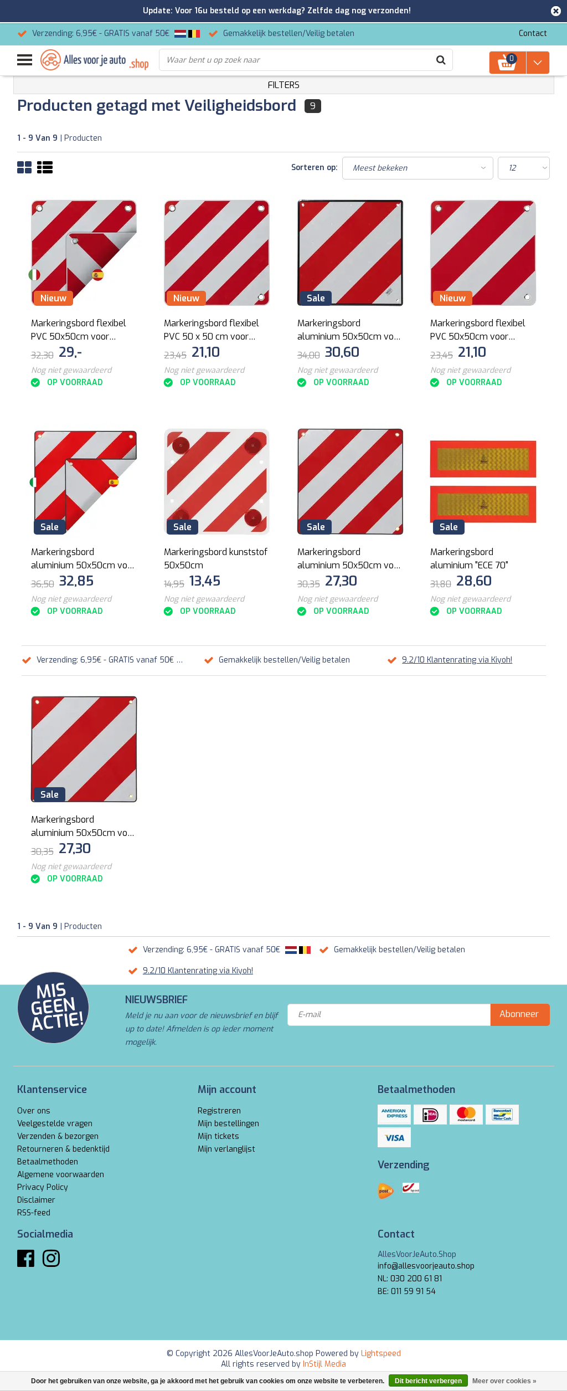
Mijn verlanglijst (226, 1149)
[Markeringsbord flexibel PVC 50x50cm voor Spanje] (483, 252)
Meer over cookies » (504, 1381)
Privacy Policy (42, 1187)
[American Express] (394, 1115)
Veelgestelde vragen (54, 1123)
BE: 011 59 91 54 (407, 1291)
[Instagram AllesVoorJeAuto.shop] (51, 1262)
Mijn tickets (218, 1136)
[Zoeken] (441, 60)
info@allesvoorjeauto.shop (426, 1266)
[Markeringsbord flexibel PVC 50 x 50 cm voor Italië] (217, 252)
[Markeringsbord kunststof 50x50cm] (217, 481)
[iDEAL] (430, 1115)
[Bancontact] (502, 1115)
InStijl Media (324, 1364)
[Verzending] (386, 1191)
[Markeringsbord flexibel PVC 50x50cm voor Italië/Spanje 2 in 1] (84, 252)
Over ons (33, 1111)
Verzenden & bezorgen (58, 1136)
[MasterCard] (466, 1115)
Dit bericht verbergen (428, 1381)
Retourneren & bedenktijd (63, 1149)
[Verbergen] (556, 11)
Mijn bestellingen (228, 1123)
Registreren (219, 1111)
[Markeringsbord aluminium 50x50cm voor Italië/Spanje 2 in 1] (84, 481)
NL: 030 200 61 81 (410, 1279)
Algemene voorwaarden (60, 1174)
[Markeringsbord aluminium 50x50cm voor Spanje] (84, 749)
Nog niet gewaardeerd (71, 370)
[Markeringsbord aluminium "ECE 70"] (483, 481)
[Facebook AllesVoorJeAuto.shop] (25, 1262)
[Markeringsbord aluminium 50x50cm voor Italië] (350, 481)
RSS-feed (33, 1213)
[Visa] (394, 1137)
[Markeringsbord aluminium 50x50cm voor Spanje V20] (350, 252)
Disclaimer (36, 1200)
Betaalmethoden (47, 1162)
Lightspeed (381, 1353)
